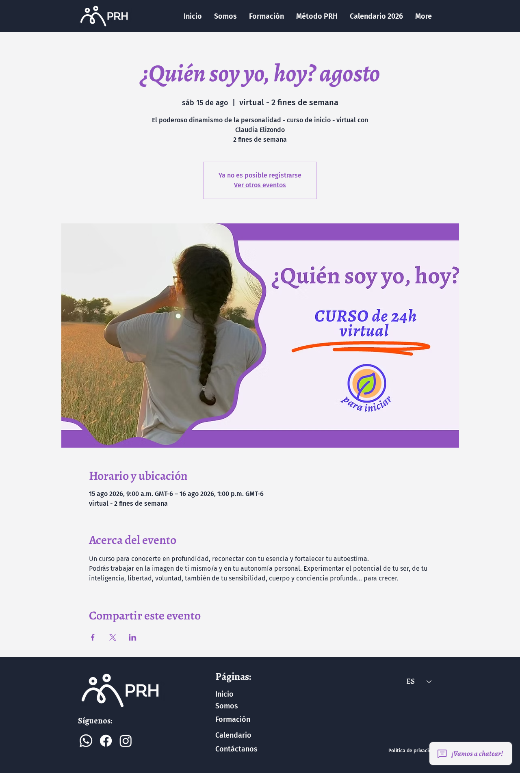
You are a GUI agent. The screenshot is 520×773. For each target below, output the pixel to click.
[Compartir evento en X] (113, 637)
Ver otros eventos (260, 185)
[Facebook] (106, 741)
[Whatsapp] (86, 741)
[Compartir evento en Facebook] (93, 637)
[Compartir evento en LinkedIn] (132, 637)
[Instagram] (126, 741)
